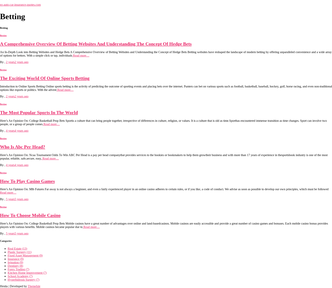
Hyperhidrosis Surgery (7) (23, 279)
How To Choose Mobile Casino (30, 215)
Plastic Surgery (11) (20, 252)
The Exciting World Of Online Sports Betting (45, 78)
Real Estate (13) (17, 248)
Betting (3, 35)
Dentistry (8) (15, 265)
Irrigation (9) (15, 262)
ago (17, 62)
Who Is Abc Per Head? (22, 146)
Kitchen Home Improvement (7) (27, 272)
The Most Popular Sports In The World (39, 112)
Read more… (80, 55)
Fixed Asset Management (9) (25, 255)
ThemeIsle (34, 286)
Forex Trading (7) (18, 269)
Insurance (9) (16, 259)
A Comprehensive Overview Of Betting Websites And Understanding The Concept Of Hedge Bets (96, 43)
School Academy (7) (20, 276)
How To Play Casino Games (27, 181)
